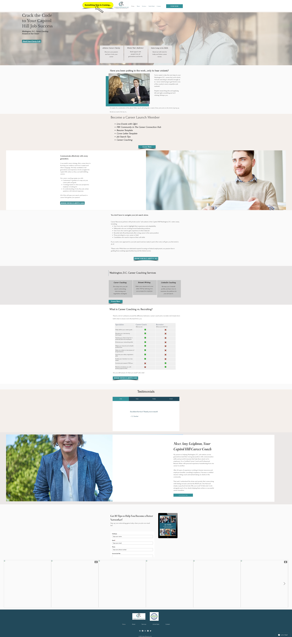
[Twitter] (150, 631)
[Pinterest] (148, 631)
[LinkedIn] (140, 631)
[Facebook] (142, 631)
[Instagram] (145, 631)
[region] (112, 54)
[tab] (121, 399)
